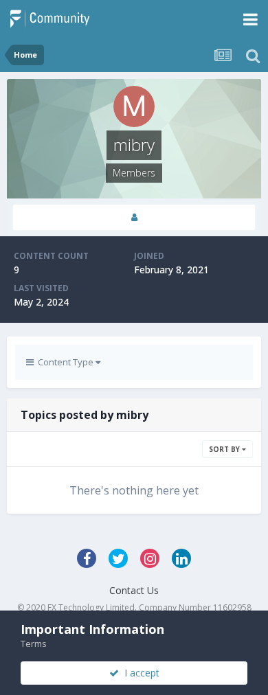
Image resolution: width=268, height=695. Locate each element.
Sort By (225, 449)
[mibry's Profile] (134, 217)
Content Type (65, 362)
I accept (139, 672)
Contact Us (134, 590)
